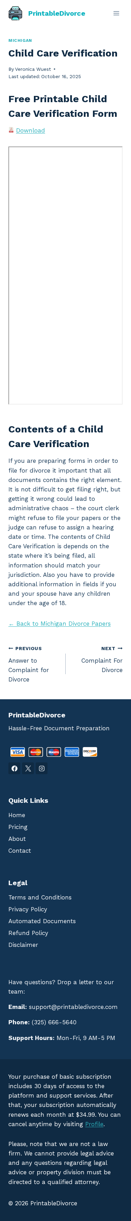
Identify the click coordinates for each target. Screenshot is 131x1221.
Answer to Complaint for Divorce (28, 664)
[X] (28, 768)
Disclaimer (23, 944)
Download (30, 130)
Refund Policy (28, 932)
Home (16, 815)
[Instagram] (42, 768)
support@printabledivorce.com (73, 1006)
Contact (19, 850)
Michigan (20, 40)
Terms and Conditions (40, 897)
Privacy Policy (27, 909)
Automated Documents (42, 921)
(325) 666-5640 (54, 1022)
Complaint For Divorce (102, 659)
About (17, 838)
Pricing (18, 826)
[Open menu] (116, 13)
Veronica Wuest (33, 69)
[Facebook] (14, 768)
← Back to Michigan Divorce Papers (59, 623)
